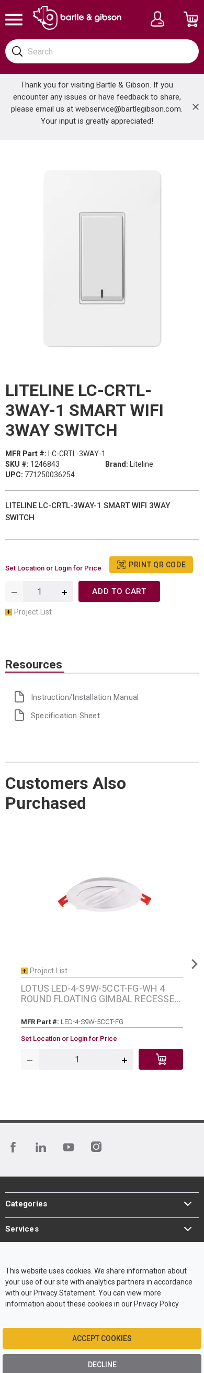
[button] (194, 963)
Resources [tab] (33, 665)
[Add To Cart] (161, 1059)
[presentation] (34, 665)
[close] (195, 107)
